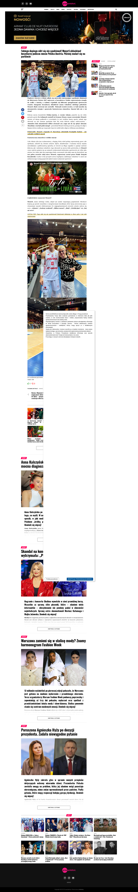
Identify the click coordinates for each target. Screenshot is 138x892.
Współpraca (91, 9)
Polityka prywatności (52, 579)
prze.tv (52, 9)
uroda (63, 9)
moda (58, 9)
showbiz (46, 9)
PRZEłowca (82, 9)
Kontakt (69, 882)
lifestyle (69, 9)
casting (76, 9)
